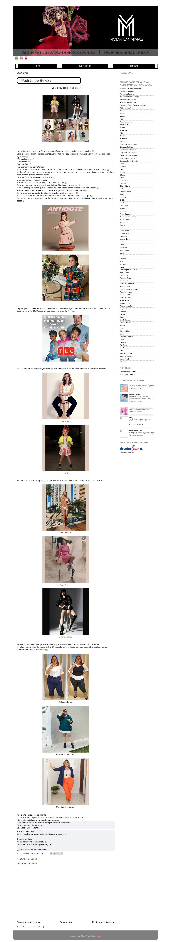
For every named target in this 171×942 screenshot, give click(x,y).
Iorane (122, 208)
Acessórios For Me (127, 91)
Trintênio (123, 342)
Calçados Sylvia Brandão (129, 161)
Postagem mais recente (29, 922)
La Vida (122, 228)
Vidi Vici (123, 362)
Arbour (122, 127)
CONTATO (134, 66)
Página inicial (66, 922)
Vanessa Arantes (126, 353)
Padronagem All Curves (128, 270)
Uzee (122, 351)
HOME (37, 66)
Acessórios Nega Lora (128, 102)
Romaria (123, 312)
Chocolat (123, 166)
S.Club (122, 314)
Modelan (123, 256)
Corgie (122, 172)
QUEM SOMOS (85, 66)
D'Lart (122, 178)
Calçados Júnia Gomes (128, 155)
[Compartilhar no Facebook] (59, 853)
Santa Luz (123, 317)
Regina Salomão (126, 306)
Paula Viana (124, 272)
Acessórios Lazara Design (129, 97)
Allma (122, 113)
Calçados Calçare (126, 147)
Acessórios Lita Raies (128, 99)
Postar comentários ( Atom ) (33, 927)
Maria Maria (124, 250)
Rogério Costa (125, 309)
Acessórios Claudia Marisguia (131, 88)
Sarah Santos (125, 320)
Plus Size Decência (127, 284)
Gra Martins (124, 203)
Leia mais (139, 388)
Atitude (122, 136)
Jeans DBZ (124, 222)
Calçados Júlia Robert (128, 152)
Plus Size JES (125, 286)
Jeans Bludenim (126, 214)
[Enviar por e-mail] (51, 853)
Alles (121, 111)
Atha (121, 133)
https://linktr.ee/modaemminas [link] (33, 849)
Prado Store (124, 300)
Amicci (122, 116)
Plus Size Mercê (126, 292)
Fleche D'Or (124, 197)
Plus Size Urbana (126, 298)
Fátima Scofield (125, 192)
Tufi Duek (123, 345)
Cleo (121, 169)
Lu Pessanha (124, 242)
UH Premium (124, 348)
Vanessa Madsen (126, 356)
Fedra (122, 194)
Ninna (122, 267)
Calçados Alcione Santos (129, 144)
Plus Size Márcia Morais (128, 289)
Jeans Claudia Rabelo (128, 217)
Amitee (122, 119)
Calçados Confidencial (128, 150)
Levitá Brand (124, 231)
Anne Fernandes (126, 122)
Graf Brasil (124, 206)
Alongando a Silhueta (128, 374)
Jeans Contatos (125, 219)
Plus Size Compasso (127, 281)
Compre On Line (134, 395)
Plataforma (124, 275)
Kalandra (123, 225)
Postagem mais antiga (103, 922)
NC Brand (123, 264)
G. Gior (122, 200)
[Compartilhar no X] (56, 853)
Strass (122, 334)
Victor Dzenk (124, 359)
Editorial (123, 183)
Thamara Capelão (126, 337)
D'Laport (123, 175)
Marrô (122, 253)
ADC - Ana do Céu (126, 108)
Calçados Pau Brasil (127, 158)
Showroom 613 (125, 323)
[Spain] (27, 59)
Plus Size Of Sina (126, 295)
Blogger (99, 936)
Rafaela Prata (125, 303)
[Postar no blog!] (54, 853)
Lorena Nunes (125, 239)
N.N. (121, 261)
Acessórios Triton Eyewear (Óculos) (133, 105)
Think (122, 339)
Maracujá (123, 247)
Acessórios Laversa (127, 94)
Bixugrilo (123, 141)
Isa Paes (123, 211)
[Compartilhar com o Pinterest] (62, 853)
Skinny (122, 325)
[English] (22, 59)
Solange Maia (125, 331)
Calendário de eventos (128, 372)
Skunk (122, 328)
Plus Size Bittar (125, 278)
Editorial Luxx (125, 186)
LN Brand (123, 236)
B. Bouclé (123, 138)
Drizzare (123, 180)
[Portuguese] (17, 59)
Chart (122, 164)
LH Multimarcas (125, 233)
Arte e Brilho (124, 130)
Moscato (123, 259)
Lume (122, 245)
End (121, 189)
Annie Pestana (125, 125)
